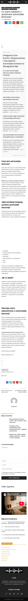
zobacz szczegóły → (14, 112)
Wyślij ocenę (5, 369)
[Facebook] (6, 593)
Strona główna (4, 5)
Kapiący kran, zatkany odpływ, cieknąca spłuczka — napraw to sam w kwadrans (17, 436)
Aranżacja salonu (5, 551)
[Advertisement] (14, 234)
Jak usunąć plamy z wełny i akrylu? (12, 538)
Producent (6, 19)
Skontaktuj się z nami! (18, 584)
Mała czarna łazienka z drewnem (12, 526)
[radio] (15, 358)
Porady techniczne (16, 7)
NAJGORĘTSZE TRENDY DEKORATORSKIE (21, 391)
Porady (10, 5)
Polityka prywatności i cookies (17, 599)
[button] (26, 2)
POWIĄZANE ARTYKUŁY (7, 413)
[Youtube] (21, 593)
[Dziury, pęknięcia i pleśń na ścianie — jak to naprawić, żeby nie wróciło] (5, 420)
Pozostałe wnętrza (5, 9)
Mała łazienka (4, 558)
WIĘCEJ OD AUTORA (6, 416)
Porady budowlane (8, 7)
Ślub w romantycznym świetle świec (6, 391)
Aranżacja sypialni (5, 553)
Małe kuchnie (4, 556)
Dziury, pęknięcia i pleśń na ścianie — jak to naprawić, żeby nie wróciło (17, 420)
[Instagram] (14, 593)
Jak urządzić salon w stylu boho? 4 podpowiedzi (14, 534)
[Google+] (10, 593)
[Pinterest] (17, 593)
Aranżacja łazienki (5, 555)
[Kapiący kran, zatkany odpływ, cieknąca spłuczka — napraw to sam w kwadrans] (5, 436)
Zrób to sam (4, 560)
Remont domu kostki (13, 9)
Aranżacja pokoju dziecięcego (8, 549)
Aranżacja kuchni (5, 547)
